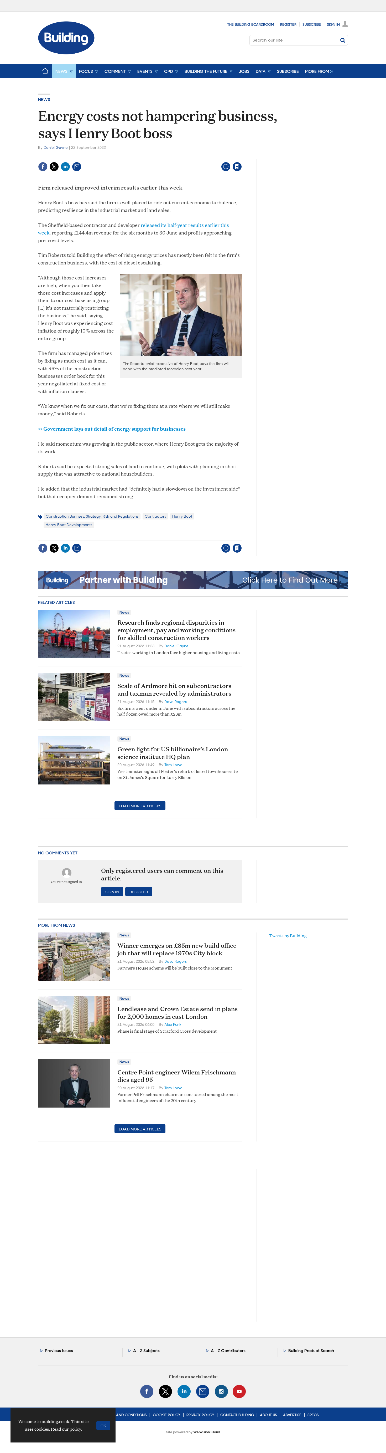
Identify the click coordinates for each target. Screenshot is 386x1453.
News (44, 99)
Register (288, 24)
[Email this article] (76, 166)
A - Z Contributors (228, 1350)
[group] (318, 71)
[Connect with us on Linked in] (184, 1391)
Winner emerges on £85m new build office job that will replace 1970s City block (176, 949)
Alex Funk (172, 1024)
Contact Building (237, 1415)
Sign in (172, 156)
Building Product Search (311, 1350)
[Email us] (203, 1391)
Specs (313, 1415)
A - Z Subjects (146, 1350)
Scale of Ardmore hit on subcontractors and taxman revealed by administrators (174, 689)
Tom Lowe (173, 764)
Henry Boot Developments (69, 524)
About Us (268, 1415)
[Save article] (237, 166)
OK (103, 1425)
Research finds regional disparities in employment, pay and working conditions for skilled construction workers (176, 630)
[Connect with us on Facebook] (147, 1391)
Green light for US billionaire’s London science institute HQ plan (172, 753)
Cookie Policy (166, 1415)
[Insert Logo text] (66, 53)
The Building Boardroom (250, 24)
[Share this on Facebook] (43, 166)
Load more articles (140, 805)
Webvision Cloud (206, 1432)
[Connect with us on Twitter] (165, 1391)
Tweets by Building (288, 935)
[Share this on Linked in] (65, 166)
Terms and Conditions (125, 1415)
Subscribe (311, 24)
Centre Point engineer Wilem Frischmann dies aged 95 (176, 1076)
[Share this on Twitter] (54, 166)
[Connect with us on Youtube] (239, 1391)
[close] (241, 156)
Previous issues (59, 1350)
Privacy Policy (200, 1415)
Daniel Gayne (56, 147)
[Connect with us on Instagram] (221, 1391)
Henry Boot (182, 516)
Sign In (333, 24)
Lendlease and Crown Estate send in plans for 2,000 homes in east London (177, 1013)
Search (342, 40)
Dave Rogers (175, 701)
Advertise (292, 1415)
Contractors (155, 516)
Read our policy (66, 1429)
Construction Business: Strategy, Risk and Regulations (92, 516)
